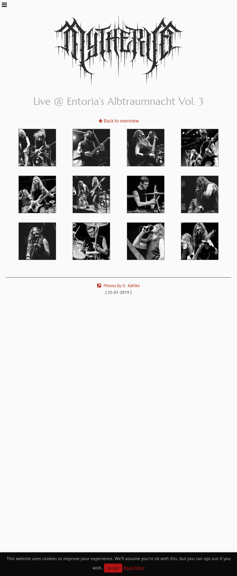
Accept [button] (113, 568)
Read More (134, 568)
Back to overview (121, 121)
